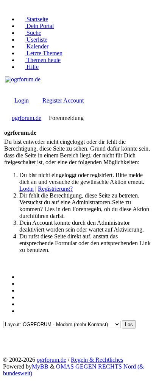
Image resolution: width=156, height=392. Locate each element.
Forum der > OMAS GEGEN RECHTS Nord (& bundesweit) (61, 86)
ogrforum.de (26, 118)
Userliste (36, 39)
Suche (33, 33)
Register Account (62, 100)
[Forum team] (22, 304)
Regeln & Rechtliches (97, 359)
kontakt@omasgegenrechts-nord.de (36, 92)
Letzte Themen (43, 53)
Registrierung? (55, 188)
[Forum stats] (22, 297)
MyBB (41, 366)
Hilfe (32, 67)
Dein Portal (39, 26)
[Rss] (22, 277)
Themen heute (43, 60)
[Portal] (22, 290)
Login (21, 100)
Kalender (36, 46)
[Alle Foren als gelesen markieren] (22, 311)
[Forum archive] (22, 283)
